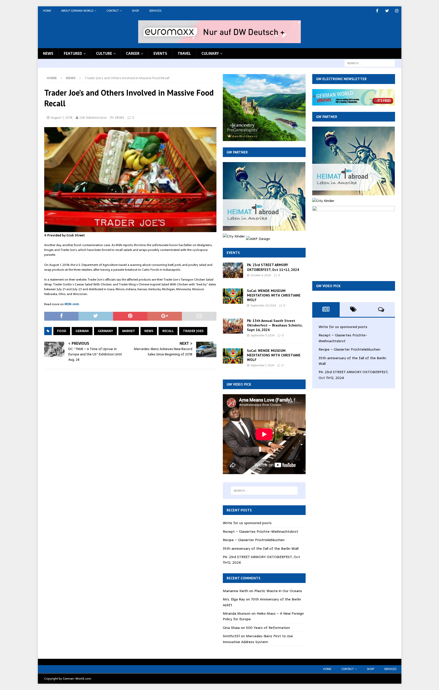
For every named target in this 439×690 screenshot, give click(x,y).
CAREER (132, 53)
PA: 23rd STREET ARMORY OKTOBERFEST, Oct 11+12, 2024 (273, 267)
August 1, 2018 (61, 117)
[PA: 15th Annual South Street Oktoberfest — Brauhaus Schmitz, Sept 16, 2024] (233, 326)
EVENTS (160, 53)
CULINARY (210, 53)
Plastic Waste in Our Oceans (278, 591)
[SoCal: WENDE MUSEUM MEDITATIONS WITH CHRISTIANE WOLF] (233, 296)
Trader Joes (193, 331)
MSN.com (72, 304)
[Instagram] (397, 10)
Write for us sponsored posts (247, 523)
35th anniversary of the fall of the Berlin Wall (261, 548)
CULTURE (104, 53)
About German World (77, 10)
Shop (135, 10)
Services (155, 10)
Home (47, 10)
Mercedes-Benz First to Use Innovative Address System (258, 638)
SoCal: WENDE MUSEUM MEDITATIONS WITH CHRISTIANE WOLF (274, 295)
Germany (105, 331)
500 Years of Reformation (268, 627)
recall (168, 331)
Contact (112, 10)
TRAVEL (184, 53)
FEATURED (73, 53)
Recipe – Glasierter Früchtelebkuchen (254, 540)
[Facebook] (377, 10)
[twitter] (387, 10)
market (128, 331)
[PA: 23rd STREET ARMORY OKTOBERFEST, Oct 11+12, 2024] (233, 270)
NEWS (48, 53)
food (61, 331)
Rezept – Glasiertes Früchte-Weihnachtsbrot (260, 531)
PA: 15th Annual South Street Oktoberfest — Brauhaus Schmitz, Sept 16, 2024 (274, 325)
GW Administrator (93, 117)
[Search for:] (369, 63)
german (82, 331)
